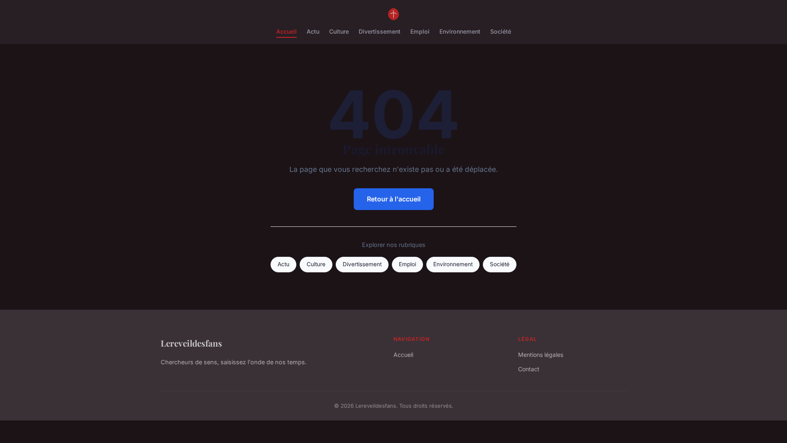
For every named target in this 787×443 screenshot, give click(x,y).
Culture (339, 31)
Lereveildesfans (191, 343)
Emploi (420, 31)
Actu (313, 31)
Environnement (459, 31)
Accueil (286, 31)
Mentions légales (540, 354)
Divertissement (379, 31)
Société (500, 31)
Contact (528, 368)
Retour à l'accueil (394, 199)
